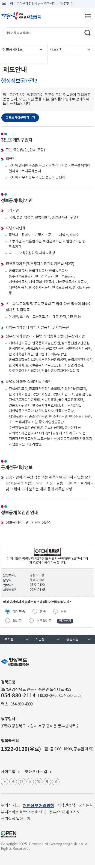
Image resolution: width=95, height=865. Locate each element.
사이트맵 (8, 772)
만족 (43, 612)
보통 (63, 612)
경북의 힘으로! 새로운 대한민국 (21, 18)
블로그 (30, 781)
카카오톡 (47, 781)
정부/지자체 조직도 (64, 812)
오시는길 (85, 805)
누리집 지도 (10, 805)
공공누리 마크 (8, 834)
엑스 (38, 781)
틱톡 (55, 781)
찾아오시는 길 (36, 772)
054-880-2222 (70, 695)
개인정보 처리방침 (38, 805)
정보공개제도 (12, 49)
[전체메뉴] (88, 16)
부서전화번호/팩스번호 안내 (23, 812)
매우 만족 (19, 612)
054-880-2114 (18, 696)
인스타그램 (21, 781)
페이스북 (13, 781)
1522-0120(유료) (21, 749)
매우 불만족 (43, 621)
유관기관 (72, 639)
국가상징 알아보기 (15, 819)
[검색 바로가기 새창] (87, 32)
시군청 (40, 639)
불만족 (17, 621)
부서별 (8, 639)
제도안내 (56, 49)
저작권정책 (66, 805)
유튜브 (4, 781)
